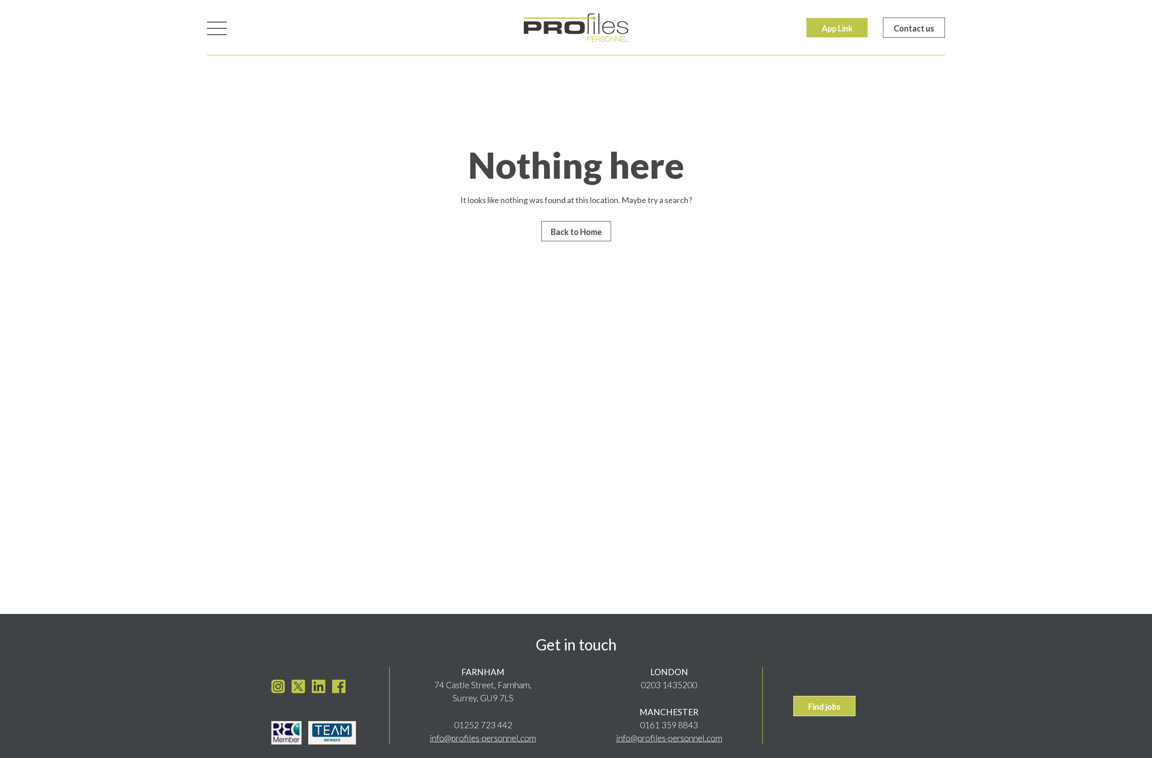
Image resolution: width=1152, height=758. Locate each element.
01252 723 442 (483, 725)
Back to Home (576, 232)
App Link (837, 28)
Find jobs (824, 707)
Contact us (914, 28)
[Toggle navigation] (217, 27)
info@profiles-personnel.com (483, 738)
